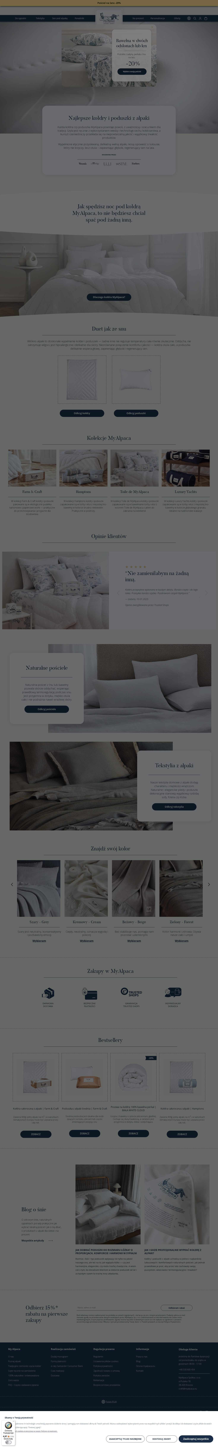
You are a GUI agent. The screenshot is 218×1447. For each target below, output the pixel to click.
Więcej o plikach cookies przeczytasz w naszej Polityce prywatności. (31, 1431)
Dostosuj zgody (161, 1439)
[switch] (8, 1442)
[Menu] (13, 1422)
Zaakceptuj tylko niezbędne (125, 1439)
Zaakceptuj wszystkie (196, 1438)
